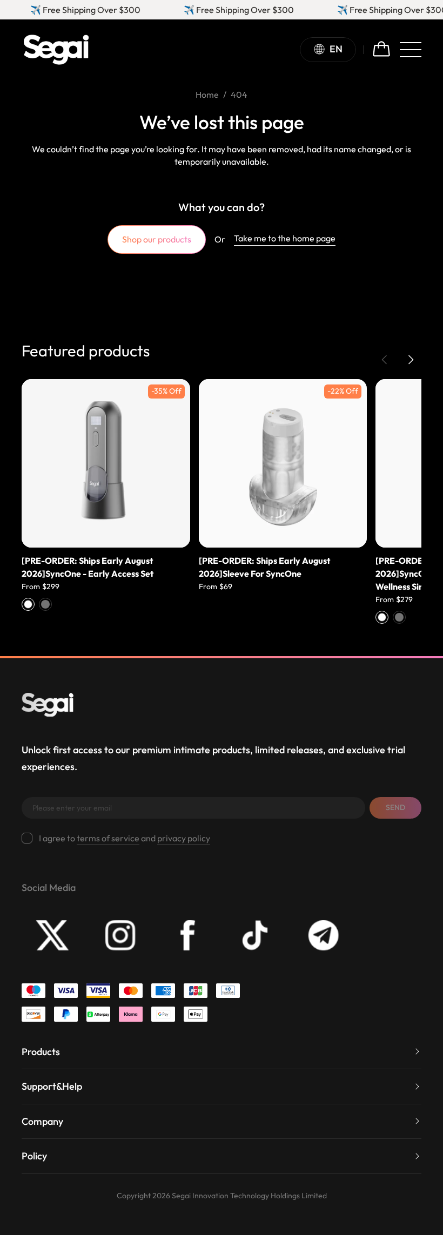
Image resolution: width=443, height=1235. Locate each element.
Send (395, 807)
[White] (28, 604)
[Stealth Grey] (45, 604)
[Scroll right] (410, 359)
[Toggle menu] (410, 49)
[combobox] (332, 49)
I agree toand (124, 838)
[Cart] (381, 49)
